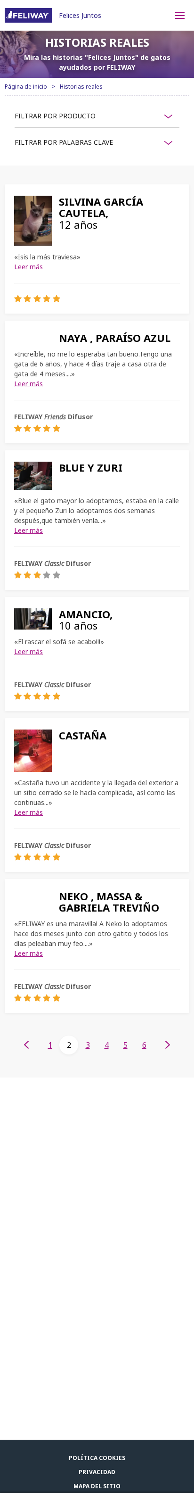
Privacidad (97, 1472)
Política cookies (97, 1458)
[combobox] (97, 116)
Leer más (28, 266)
